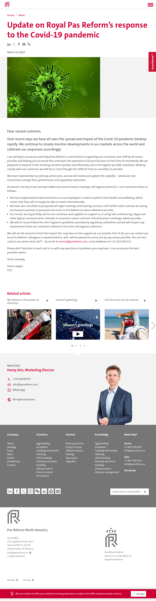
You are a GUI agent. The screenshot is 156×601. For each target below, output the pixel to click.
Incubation (42, 447)
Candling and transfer (47, 450)
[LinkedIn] (9, 44)
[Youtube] (44, 491)
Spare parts (72, 457)
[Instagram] (30, 491)
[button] (150, 6)
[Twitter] (14, 44)
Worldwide (130, 470)
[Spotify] (51, 491)
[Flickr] (58, 491)
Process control (44, 472)
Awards (11, 580)
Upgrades (71, 461)
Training (70, 454)
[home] (7, 4)
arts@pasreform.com (25, 384)
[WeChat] (37, 491)
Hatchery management (107, 472)
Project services (74, 447)
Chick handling (44, 457)
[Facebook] (19, 44)
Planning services (75, 443)
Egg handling (43, 443)
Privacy (27, 580)
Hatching (41, 454)
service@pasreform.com (73, 241)
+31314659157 (22, 379)
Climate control (44, 468)
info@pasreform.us (134, 450)
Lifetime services (74, 450)
